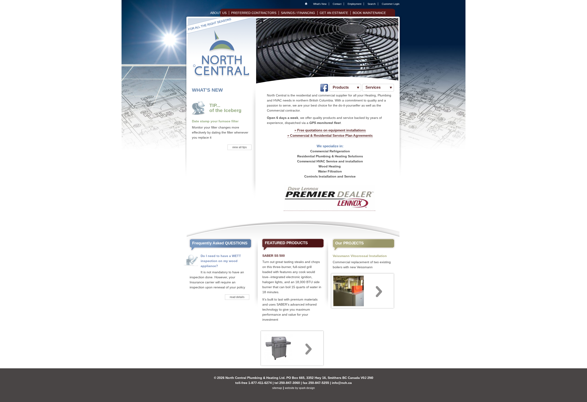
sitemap (277, 388)
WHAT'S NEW (207, 90)
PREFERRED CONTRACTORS (253, 13)
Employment (354, 4)
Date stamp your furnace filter (215, 121)
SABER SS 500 (273, 255)
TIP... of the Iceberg (225, 108)
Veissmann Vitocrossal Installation (360, 256)
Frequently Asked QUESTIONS (219, 243)
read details (237, 297)
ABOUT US (218, 13)
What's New (320, 4)
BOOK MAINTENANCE (369, 13)
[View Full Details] (292, 347)
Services (373, 87)
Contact (337, 4)
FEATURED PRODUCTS (286, 243)
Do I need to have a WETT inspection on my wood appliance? (221, 261)
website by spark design (300, 388)
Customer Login (390, 4)
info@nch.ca (342, 383)
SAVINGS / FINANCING (298, 13)
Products (341, 87)
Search (372, 4)
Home (307, 4)
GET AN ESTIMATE (334, 13)
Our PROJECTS (349, 243)
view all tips (239, 147)
